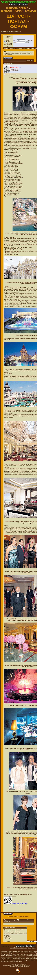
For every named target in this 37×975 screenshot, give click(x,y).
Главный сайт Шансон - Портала (18, 947)
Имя (14, 40)
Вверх (33, 947)
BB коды (6, 935)
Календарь (19, 48)
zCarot (32, 965)
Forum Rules (7, 941)
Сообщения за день (28, 48)
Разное (7, 40)
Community (12, 48)
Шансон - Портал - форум (8, 37)
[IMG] (5, 937)
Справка (6, 48)
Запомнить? (30, 40)
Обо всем (8, 41)
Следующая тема (23, 916)
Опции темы (30, 60)
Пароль (15, 42)
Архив (29, 947)
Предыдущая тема (13, 916)
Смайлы (6, 936)
